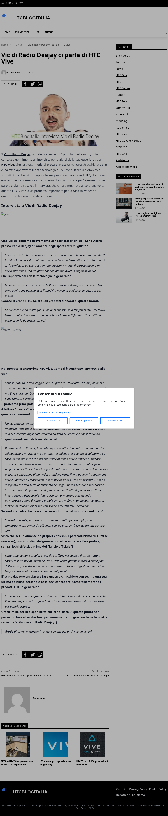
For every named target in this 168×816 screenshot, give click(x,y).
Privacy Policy (63, 412)
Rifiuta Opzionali (84, 420)
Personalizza (53, 420)
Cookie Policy (45, 412)
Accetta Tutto (115, 420)
